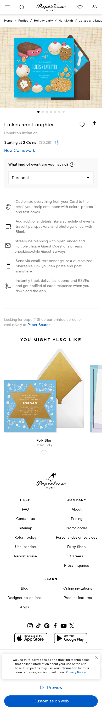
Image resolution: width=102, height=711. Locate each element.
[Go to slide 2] (43, 112)
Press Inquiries (76, 565)
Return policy (25, 537)
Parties (23, 21)
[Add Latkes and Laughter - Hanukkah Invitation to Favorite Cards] (82, 125)
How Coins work (19, 150)
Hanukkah (66, 21)
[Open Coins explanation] (57, 142)
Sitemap (25, 528)
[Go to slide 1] (38, 112)
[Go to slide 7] (64, 112)
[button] (72, 164)
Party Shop (76, 547)
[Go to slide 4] (51, 112)
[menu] (7, 7)
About (77, 509)
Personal (20, 177)
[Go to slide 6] (59, 112)
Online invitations (77, 588)
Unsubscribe (25, 547)
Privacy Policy (76, 672)
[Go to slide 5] (55, 112)
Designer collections (25, 598)
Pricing (76, 519)
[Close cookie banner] (96, 657)
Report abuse (25, 556)
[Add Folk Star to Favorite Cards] (44, 452)
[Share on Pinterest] (47, 625)
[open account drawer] (94, 7)
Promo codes (77, 528)
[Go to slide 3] (47, 112)
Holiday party (43, 21)
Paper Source (38, 325)
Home (8, 21)
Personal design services (76, 537)
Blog (24, 588)
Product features (78, 598)
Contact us (25, 519)
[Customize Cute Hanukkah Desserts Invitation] (51, 68)
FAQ (25, 509)
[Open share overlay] (95, 124)
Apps (24, 607)
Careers (76, 556)
